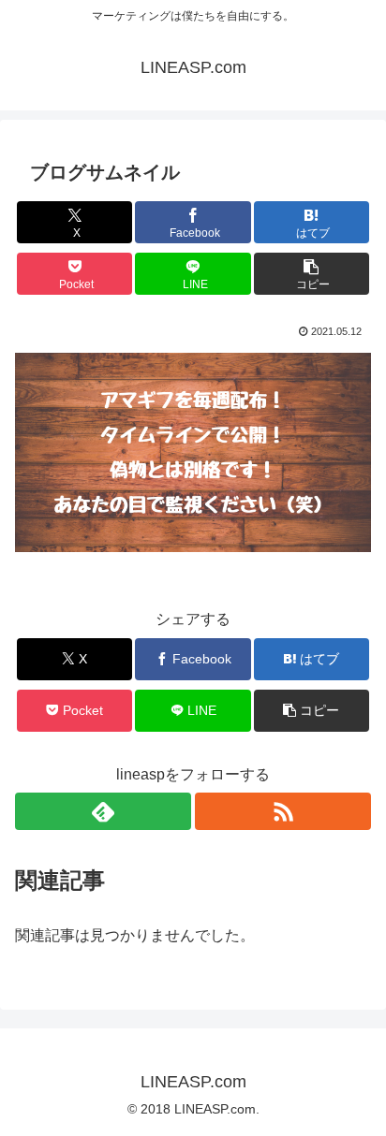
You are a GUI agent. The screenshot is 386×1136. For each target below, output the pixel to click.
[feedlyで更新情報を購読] (103, 811)
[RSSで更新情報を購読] (283, 811)
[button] (312, 274)
